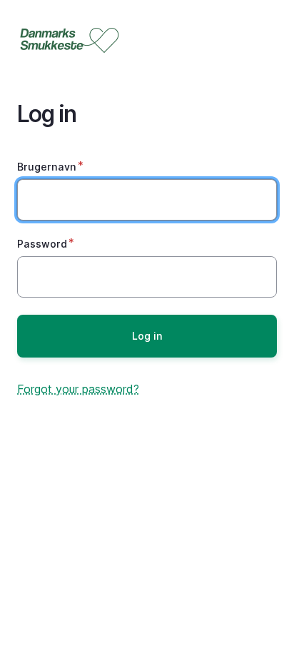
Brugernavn (46, 167)
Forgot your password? (78, 389)
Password (42, 244)
